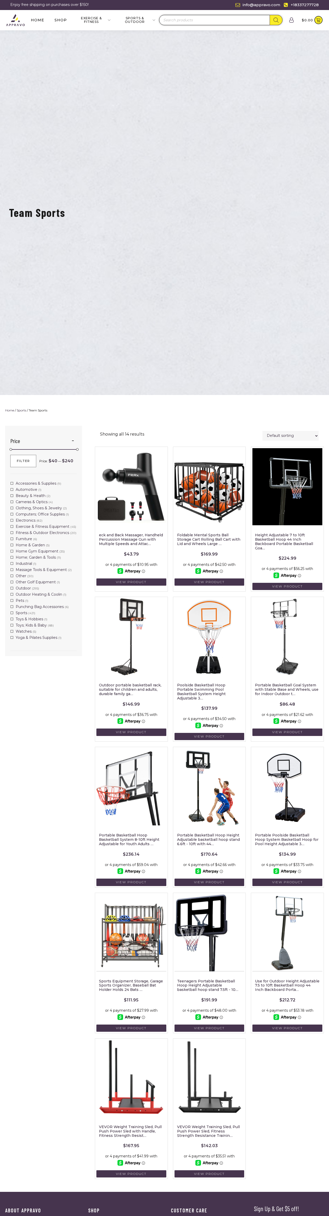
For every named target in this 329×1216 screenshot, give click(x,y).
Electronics (25, 520)
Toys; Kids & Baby (31, 625)
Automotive (26, 489)
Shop (60, 20)
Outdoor (23, 588)
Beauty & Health (30, 495)
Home (37, 20)
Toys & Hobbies (29, 619)
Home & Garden (30, 545)
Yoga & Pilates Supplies (36, 637)
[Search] (276, 20)
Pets (20, 600)
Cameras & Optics (32, 502)
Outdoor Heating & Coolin (39, 594)
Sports (21, 410)
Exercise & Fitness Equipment (42, 526)
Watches (24, 631)
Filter (23, 461)
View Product (131, 582)
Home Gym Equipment (37, 551)
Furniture (24, 539)
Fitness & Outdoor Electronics (42, 532)
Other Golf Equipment (36, 582)
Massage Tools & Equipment (41, 569)
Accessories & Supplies (36, 483)
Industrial (24, 563)
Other (21, 576)
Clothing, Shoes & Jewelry (39, 508)
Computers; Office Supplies (40, 514)
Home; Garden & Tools (36, 557)
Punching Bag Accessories (40, 606)
